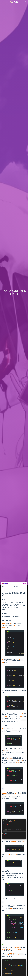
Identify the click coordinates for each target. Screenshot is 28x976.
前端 (25, 583)
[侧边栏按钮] (2, 2)
